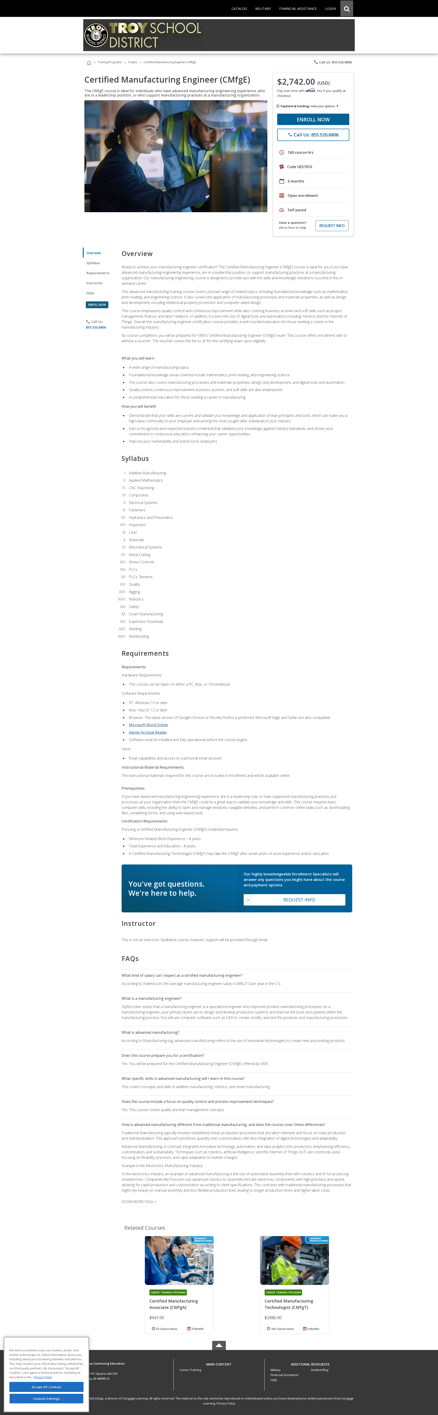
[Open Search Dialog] (346, 8)
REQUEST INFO (332, 225)
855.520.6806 (96, 327)
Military (276, 1370)
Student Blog (319, 1370)
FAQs (90, 293)
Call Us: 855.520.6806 (333, 62)
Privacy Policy (225, 1403)
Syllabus (93, 263)
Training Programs (110, 62)
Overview (93, 253)
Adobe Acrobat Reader (148, 732)
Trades (132, 62)
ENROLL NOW (313, 119)
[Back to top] (219, 1363)
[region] (46, 1374)
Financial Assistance (284, 1375)
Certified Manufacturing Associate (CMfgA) (173, 1304)
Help (274, 1380)
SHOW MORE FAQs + (139, 1201)
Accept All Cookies (46, 1387)
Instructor (94, 283)
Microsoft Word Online (148, 724)
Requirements (97, 273)
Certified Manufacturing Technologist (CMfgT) (289, 1304)
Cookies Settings (46, 1399)
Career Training (190, 1370)
